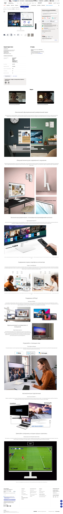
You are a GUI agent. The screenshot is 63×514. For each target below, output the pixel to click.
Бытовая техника (33, 5)
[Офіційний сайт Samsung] (35, 511)
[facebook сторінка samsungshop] (57, 497)
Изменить (24, 8)
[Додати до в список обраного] (55, 3)
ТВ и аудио (7, 7)
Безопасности (13, 497)
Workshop (31, 496)
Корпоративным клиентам (25, 497)
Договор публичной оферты (42, 496)
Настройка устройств (32, 495)
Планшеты (16, 5)
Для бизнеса (43, 5)
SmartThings (38, 5)
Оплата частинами (24, 493)
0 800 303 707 (56, 490)
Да (24, 6)
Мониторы (10, 7)
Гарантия (40, 490)
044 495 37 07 (55, 492)
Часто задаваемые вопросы (25, 494)
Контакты (23, 492)
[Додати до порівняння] (54, 3)
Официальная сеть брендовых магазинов (11, 3)
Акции (4, 5)
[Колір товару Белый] (42, 33)
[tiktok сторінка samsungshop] (8, 506)
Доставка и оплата (24, 491)
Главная (4, 7)
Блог (22, 496)
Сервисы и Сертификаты (49, 5)
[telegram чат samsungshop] (10, 506)
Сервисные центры (41, 492)
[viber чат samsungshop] (55, 497)
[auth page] (57, 3)
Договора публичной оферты (7, 497)
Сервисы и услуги (32, 490)
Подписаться (10, 499)
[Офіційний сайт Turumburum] (57, 511)
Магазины (23, 490)
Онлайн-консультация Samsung (33, 494)
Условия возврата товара (42, 491)
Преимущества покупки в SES (33, 491)
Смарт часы (12, 5)
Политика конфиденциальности (42, 495)
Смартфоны (8, 5)
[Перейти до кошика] (58, 3)
